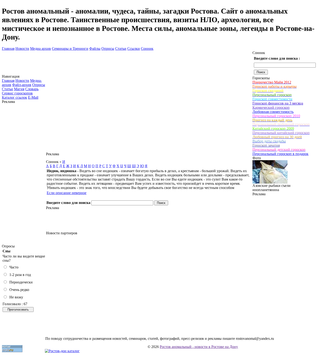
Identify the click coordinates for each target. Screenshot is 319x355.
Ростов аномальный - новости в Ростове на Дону (199, 347)
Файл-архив (21, 85)
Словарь (32, 89)
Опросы (107, 49)
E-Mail (33, 97)
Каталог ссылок (14, 97)
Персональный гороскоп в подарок (280, 154)
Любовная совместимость (273, 112)
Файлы (94, 49)
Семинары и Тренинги (70, 49)
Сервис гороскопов (17, 93)
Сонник (147, 49)
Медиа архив (40, 49)
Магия (19, 89)
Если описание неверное (66, 193)
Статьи (120, 49)
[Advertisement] (24, 174)
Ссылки (133, 49)
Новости (22, 49)
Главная (8, 49)
